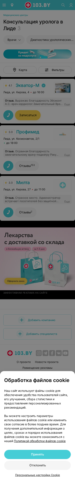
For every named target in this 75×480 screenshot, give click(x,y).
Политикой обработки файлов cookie (40, 441)
